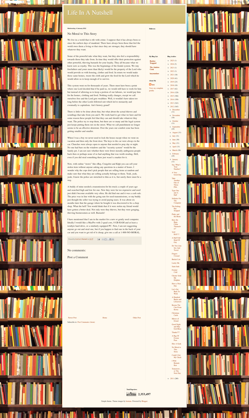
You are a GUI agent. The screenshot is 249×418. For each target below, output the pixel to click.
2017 (172, 88)
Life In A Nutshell (90, 12)
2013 (172, 103)
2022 (172, 71)
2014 (172, 99)
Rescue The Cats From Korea (176, 307)
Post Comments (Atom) (86, 322)
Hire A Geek (176, 343)
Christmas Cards (175, 314)
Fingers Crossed (175, 254)
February (175, 153)
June (174, 139)
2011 (172, 378)
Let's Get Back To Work (176, 291)
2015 (172, 96)
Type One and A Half (175, 192)
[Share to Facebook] (110, 239)
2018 (172, 85)
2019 (172, 81)
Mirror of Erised (175, 319)
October (175, 121)
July (174, 136)
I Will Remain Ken (175, 363)
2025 (172, 60)
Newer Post (72, 317)
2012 (172, 106)
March (175, 150)
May (174, 143)
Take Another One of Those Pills (176, 182)
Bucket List (176, 259)
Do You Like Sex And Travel (176, 247)
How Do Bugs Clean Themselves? (176, 224)
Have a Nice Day (176, 284)
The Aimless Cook (154, 68)
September (176, 126)
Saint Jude (175, 266)
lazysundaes (154, 73)
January (175, 159)
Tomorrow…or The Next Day (176, 370)
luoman (128, 401)
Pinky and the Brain (176, 215)
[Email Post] (98, 239)
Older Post (137, 317)
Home (105, 317)
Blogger (144, 401)
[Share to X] (108, 239)
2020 (172, 78)
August (175, 132)
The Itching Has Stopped (176, 208)
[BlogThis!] (105, 239)
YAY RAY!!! (175, 233)
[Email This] (103, 239)
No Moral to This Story (176, 349)
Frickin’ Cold (175, 271)
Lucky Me (175, 263)
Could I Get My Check (176, 356)
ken (153, 84)
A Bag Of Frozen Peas (175, 338)
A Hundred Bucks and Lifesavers (176, 299)
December (176, 109)
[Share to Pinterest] (113, 239)
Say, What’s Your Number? (176, 166)
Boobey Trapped (153, 62)
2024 (172, 64)
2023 (172, 67)
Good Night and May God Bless (176, 326)
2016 (172, 92)
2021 (172, 74)
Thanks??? (175, 332)
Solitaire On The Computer (176, 200)
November (176, 115)
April (174, 146)
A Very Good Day (176, 173)
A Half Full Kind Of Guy (176, 240)
